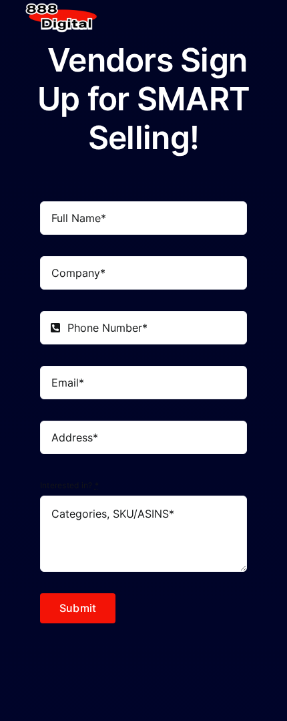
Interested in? (69, 485)
